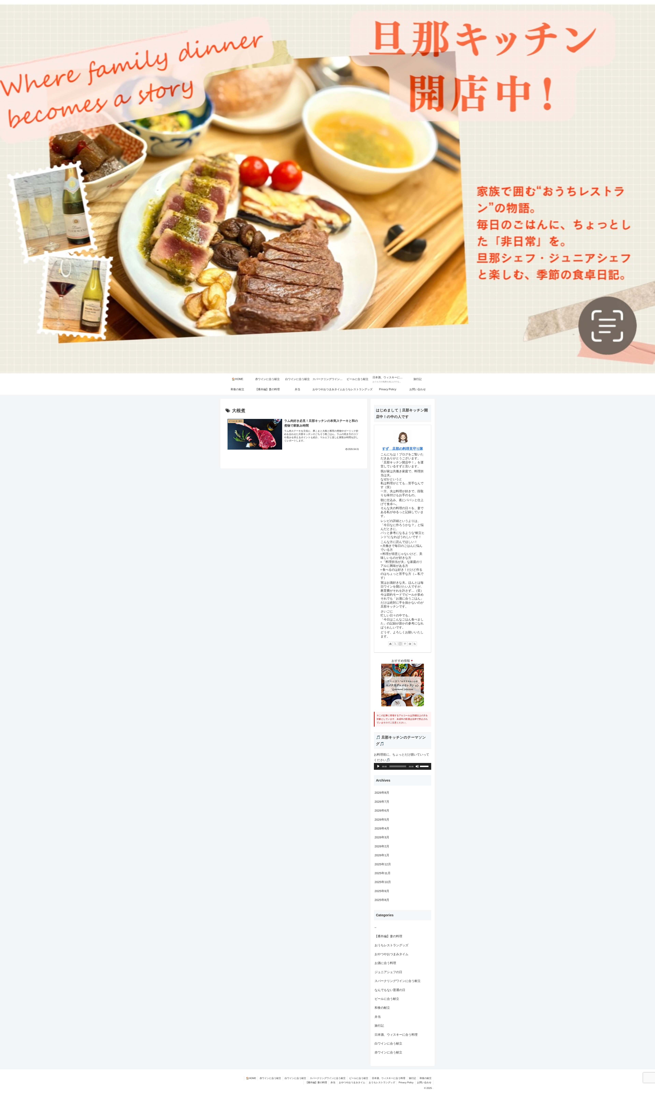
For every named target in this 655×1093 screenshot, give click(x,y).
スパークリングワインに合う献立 (328, 1078)
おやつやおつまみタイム (352, 1082)
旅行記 (412, 1078)
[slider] (425, 766)
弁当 (333, 1082)
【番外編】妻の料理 (316, 1082)
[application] (402, 766)
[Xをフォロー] (395, 644)
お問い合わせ (424, 1082)
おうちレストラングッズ (382, 1082)
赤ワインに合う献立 (270, 1078)
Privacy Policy (406, 1082)
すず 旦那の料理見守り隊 (402, 448)
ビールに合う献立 (358, 1078)
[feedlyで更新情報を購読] (410, 644)
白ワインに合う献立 (295, 1078)
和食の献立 (426, 1078)
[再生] (378, 766)
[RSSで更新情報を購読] (414, 644)
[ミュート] (417, 766)
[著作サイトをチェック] (390, 644)
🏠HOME (251, 1078)
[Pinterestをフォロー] (405, 644)
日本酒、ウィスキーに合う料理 (388, 1078)
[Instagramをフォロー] (400, 644)
